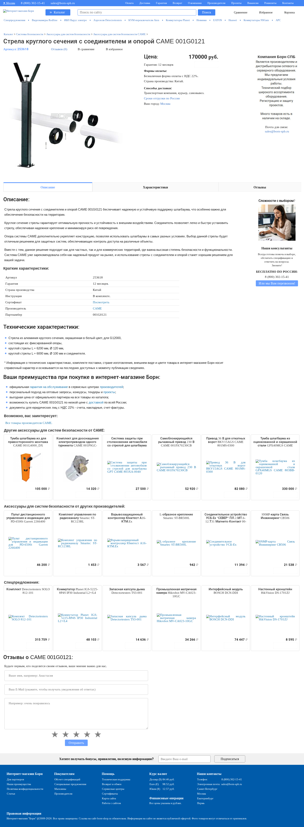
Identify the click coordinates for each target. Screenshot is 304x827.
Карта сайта (109, 798)
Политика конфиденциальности (25, 788)
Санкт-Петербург (207, 788)
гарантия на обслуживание (49, 387)
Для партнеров (15, 779)
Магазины (60, 788)
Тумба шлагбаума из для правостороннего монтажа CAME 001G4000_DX (28, 442)
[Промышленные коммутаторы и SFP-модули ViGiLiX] (152, 27)
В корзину (208, 64)
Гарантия (161, 3)
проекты (109, 392)
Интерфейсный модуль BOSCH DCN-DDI (226, 591)
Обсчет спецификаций (67, 779)
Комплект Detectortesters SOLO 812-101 (28, 591)
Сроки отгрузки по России (162, 98)
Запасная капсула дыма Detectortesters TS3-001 (127, 591)
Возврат (177, 3)
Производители (216, 3)
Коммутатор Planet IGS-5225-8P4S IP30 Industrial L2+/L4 (77, 591)
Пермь (201, 803)
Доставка (144, 3)
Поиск (206, 12)
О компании (195, 3)
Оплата (129, 3)
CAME (97, 308)
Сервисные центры (113, 788)
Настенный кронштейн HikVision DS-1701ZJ (275, 591)
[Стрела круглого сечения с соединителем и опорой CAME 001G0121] (65, 116)
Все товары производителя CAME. (28, 423)
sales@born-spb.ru (63, 3)
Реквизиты (270, 3)
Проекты (236, 3)
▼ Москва (9, 3)
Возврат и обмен (111, 784)
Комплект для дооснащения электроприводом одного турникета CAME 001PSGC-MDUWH (77, 442)
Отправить (76, 743)
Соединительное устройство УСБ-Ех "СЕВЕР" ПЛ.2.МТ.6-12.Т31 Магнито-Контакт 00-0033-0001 (226, 518)
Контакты (288, 3)
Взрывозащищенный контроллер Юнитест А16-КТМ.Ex (127, 518)
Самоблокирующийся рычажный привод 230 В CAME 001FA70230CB (176, 442)
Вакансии (253, 3)
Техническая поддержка (116, 779)
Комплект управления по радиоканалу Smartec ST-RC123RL (77, 518)
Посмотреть (101, 302)
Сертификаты (110, 793)
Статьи (11, 793)
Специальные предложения (70, 784)
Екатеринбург (205, 798)
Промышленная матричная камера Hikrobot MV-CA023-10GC (176, 593)
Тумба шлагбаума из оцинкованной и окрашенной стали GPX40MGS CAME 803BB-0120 (275, 442)
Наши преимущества (19, 784)
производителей (111, 387)
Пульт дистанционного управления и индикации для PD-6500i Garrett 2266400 (28, 518)
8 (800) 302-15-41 (33, 3)
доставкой (96, 402)
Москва (165, 103)
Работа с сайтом (111, 803)
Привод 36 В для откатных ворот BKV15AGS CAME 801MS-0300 (225, 442)
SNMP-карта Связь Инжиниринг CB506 (275, 516)
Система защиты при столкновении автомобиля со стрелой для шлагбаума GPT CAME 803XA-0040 (127, 442)
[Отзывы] (14, 488)
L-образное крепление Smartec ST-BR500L (176, 516)
